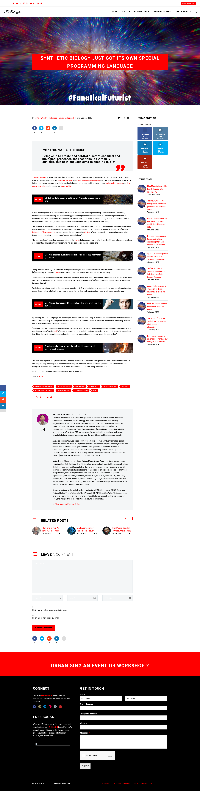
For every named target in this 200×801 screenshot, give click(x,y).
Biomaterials (79, 386)
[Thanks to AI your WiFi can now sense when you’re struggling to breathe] (37, 531)
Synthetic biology (39, 177)
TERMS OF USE (146, 783)
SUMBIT (85, 766)
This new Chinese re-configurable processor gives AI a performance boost (156, 205)
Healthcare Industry (110, 386)
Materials (125, 386)
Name (83, 694)
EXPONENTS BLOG (130, 783)
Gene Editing (93, 386)
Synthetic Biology (63, 390)
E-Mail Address (87, 704)
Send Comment (43, 627)
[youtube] (60, 706)
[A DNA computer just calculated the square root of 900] (72, 531)
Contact (126, 12)
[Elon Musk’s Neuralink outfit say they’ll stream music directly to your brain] (107, 531)
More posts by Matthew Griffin (67, 504)
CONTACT (106, 783)
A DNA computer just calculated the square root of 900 (86, 531)
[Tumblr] (44, 397)
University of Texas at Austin (43, 232)
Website (83, 723)
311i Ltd (49, 783)
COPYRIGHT (117, 783)
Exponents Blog (142, 12)
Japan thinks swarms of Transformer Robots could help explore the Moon (157, 290)
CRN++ (87, 232)
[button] (125, 518)
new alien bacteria (65, 180)
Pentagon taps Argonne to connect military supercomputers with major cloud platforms (156, 240)
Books (114, 12)
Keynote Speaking (162, 12)
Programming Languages (43, 390)
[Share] (34, 3)
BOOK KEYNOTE (188, 3)
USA (94, 390)
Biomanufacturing (64, 386)
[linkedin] (44, 706)
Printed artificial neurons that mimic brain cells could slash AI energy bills (157, 222)
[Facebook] (13, 3)
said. (55, 331)
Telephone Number (88, 714)
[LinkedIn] (17, 3)
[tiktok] (50, 706)
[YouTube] (31, 3)
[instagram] (39, 706)
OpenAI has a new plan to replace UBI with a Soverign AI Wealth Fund (157, 257)
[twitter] (55, 706)
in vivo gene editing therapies (88, 180)
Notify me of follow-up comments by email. (49, 610)
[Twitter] (20, 3)
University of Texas (81, 390)
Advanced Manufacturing (43, 386)
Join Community (183, 12)
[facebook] (34, 706)
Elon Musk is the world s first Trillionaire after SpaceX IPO (157, 189)
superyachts (66, 186)
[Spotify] (38, 3)
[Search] (195, 11)
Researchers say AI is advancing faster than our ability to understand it (157, 339)
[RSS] (27, 3)
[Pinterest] (41, 397)
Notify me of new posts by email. (45, 618)
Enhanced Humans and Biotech (61, 118)
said (58, 272)
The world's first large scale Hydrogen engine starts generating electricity (156, 322)
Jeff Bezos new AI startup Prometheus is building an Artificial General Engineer (156, 272)
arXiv (77, 240)
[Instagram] (24, 3)
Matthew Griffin (41, 118)
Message (85, 733)
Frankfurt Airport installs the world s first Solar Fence (157, 307)
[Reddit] (51, 397)
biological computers (114, 183)
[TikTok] (41, 3)
